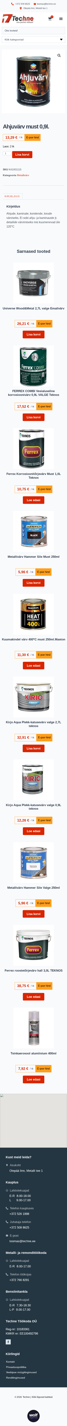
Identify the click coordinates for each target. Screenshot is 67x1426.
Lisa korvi (22, 154)
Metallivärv (23, 175)
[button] (59, 55)
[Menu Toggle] (61, 18)
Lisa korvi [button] (34, 334)
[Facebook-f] (8, 1341)
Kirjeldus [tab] (12, 196)
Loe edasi (33, 500)
